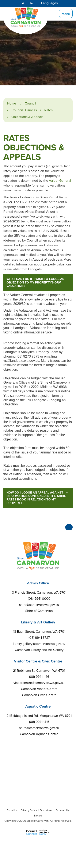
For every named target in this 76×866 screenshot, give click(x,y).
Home (11, 103)
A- (31, 3)
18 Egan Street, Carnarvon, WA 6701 (39, 631)
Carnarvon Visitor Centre (39, 688)
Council (30, 103)
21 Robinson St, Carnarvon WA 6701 (39, 670)
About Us (12, 810)
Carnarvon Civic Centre (39, 694)
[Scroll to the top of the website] (69, 527)
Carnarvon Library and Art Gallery (39, 649)
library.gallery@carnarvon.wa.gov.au (39, 643)
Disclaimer (46, 810)
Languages (49, 3)
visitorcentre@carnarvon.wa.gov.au (39, 682)
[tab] (38, 282)
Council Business (24, 110)
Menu (66, 14)
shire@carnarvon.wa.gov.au (39, 604)
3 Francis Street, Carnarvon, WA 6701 (39, 592)
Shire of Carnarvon (39, 610)
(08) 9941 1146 (39, 676)
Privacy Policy (29, 810)
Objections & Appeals (27, 116)
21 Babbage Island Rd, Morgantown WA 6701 (39, 715)
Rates (48, 110)
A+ (24, 3)
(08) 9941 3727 (39, 637)
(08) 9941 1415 (39, 721)
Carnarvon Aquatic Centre (39, 733)
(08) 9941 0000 (39, 598)
